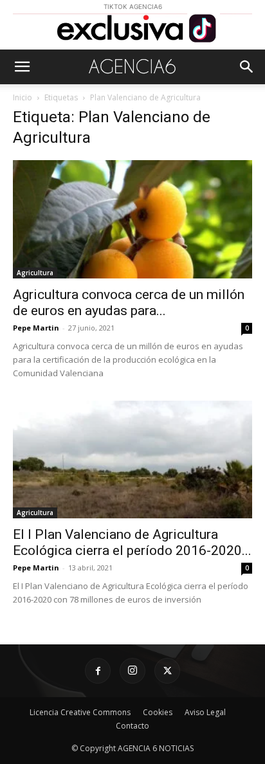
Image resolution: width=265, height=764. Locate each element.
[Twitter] (167, 671)
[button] (21, 67)
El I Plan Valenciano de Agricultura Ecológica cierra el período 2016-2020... (132, 542)
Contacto (132, 725)
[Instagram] (132, 671)
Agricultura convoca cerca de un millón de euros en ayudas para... (128, 302)
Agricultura (35, 272)
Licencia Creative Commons (80, 712)
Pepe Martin (36, 327)
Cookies (157, 712)
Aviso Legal (205, 712)
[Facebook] (98, 671)
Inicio (22, 97)
